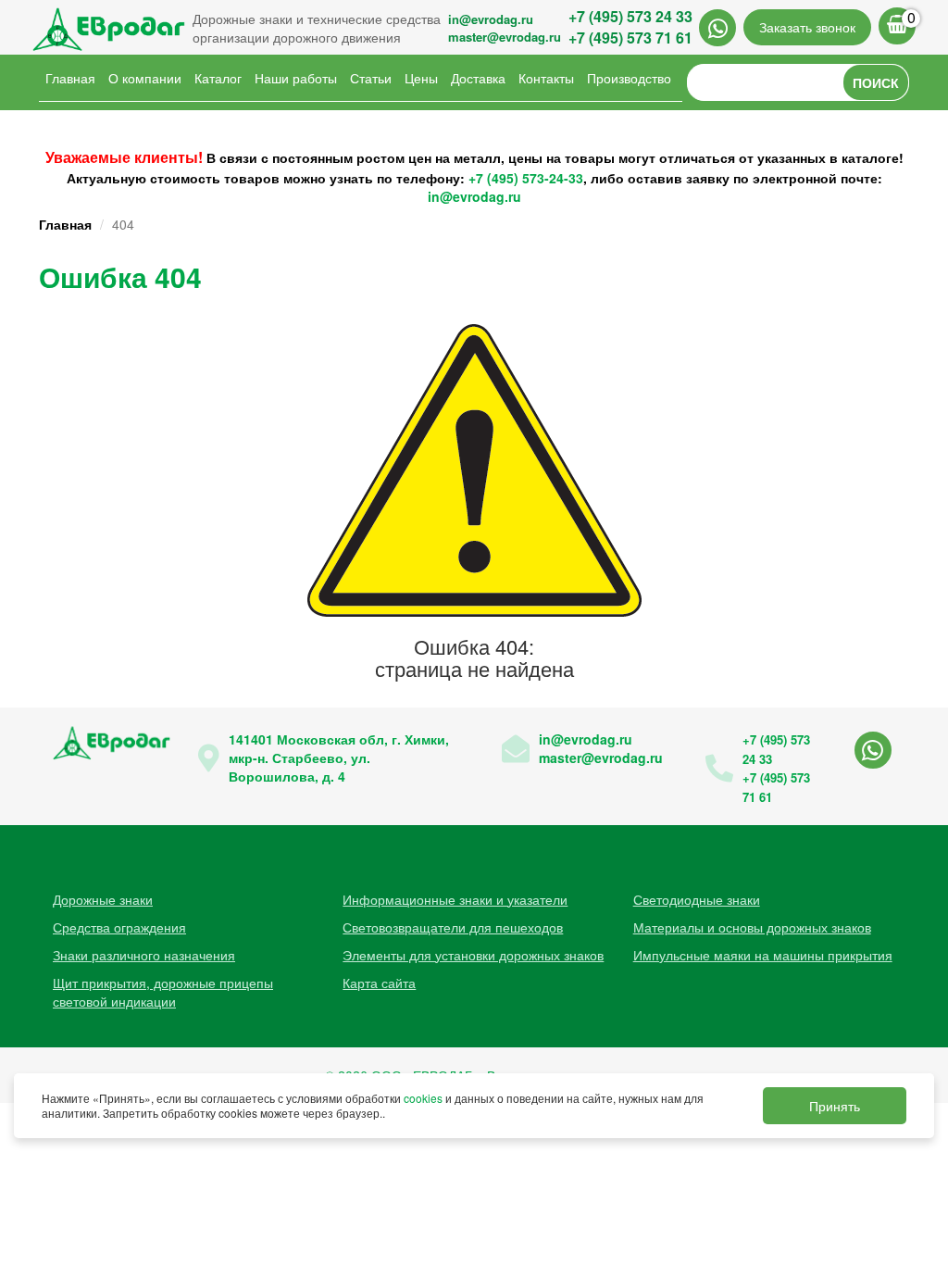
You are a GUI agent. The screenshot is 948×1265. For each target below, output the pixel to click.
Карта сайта (379, 982)
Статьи (371, 78)
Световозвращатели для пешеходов (453, 927)
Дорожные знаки (103, 899)
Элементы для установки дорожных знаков (473, 955)
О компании (144, 78)
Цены (421, 78)
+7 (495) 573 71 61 (630, 37)
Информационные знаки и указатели (455, 899)
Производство (629, 78)
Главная (70, 78)
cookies (423, 1098)
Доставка (478, 78)
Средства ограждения (119, 927)
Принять (834, 1105)
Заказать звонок (807, 27)
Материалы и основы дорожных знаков (752, 927)
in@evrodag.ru (490, 19)
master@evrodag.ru (504, 36)
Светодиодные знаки (696, 899)
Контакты (546, 78)
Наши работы (296, 78)
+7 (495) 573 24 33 (630, 16)
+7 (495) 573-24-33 (525, 178)
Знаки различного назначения (144, 955)
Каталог (218, 78)
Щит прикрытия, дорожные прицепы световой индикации (163, 991)
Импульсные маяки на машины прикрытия (762, 955)
